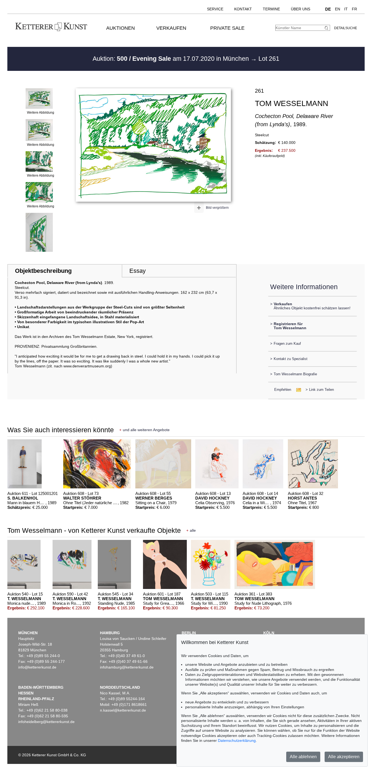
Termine (271, 9)
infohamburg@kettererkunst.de (127, 667)
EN (337, 9)
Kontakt (243, 9)
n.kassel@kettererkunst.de (123, 710)
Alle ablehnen (303, 756)
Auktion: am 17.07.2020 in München (172, 58)
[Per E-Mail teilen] (297, 390)
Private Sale (227, 28)
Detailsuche (345, 28)
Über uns (300, 9)
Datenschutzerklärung (237, 740)
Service (215, 9)
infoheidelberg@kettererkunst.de (46, 721)
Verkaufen (171, 28)
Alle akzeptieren (343, 756)
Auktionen (120, 28)
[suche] (327, 28)
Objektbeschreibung (43, 270)
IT (346, 9)
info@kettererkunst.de (37, 667)
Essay (137, 270)
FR (354, 9)
